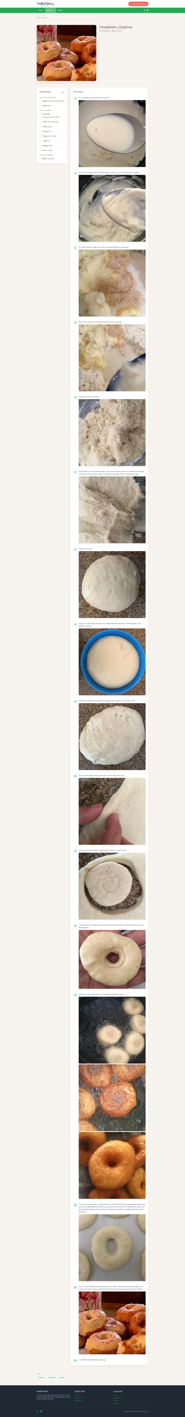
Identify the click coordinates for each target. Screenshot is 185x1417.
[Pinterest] (147, 10)
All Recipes (78, 1398)
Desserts (116, 1403)
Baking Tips (78, 1400)
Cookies (115, 1400)
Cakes (115, 1395)
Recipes (49, 10)
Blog (60, 10)
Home (40, 10)
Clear (63, 92)
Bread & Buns (117, 1398)
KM (147, 1411)
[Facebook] (144, 10)
